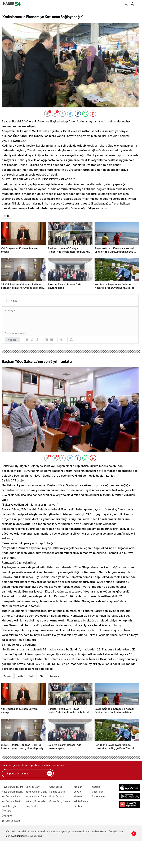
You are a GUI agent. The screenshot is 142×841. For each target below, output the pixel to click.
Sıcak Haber (99, 796)
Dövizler (78, 791)
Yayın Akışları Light (36, 791)
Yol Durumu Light (11, 796)
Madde (20, 676)
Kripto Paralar (82, 801)
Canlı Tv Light (9, 806)
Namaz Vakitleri (58, 791)
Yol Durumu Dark (11, 801)
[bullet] (51, 339)
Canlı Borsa (55, 786)
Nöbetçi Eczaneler (36, 801)
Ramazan (54, 676)
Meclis (31, 676)
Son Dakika (32, 806)
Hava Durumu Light (12, 786)
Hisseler (78, 796)
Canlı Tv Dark (33, 786)
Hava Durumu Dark (12, 791)
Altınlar (78, 786)
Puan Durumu (56, 796)
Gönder (12, 339)
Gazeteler (97, 791)
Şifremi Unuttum (11, 820)
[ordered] (46, 339)
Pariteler (79, 806)
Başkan (7, 676)
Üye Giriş (6, 810)
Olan (42, 676)
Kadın (7, 215)
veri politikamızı (15, 835)
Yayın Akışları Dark (36, 796)
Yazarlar (96, 786)
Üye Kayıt (7, 815)
